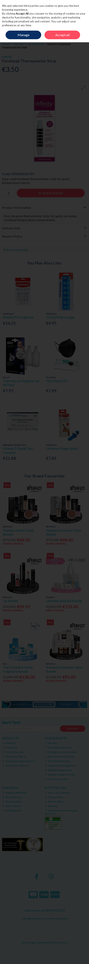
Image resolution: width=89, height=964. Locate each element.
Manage (23, 35)
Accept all (62, 35)
